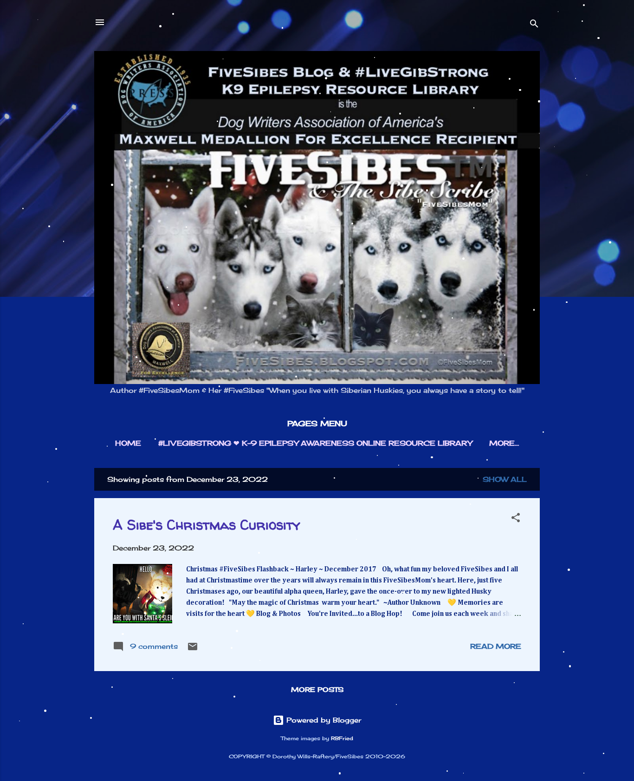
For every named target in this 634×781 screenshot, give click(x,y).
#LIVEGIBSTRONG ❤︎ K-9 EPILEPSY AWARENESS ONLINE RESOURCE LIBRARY (315, 443)
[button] (515, 519)
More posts (317, 689)
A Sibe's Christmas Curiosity (206, 524)
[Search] (534, 25)
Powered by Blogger (322, 720)
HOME (128, 443)
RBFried (342, 739)
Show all (505, 479)
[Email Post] (192, 649)
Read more (495, 646)
